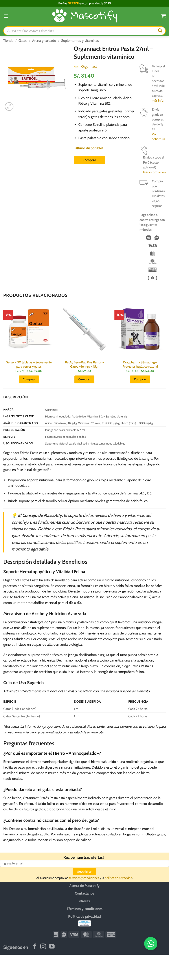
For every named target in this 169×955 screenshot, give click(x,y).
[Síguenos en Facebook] (34, 947)
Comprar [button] (29, 379)
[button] (6, 16)
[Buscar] (160, 30)
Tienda (8, 40)
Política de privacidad (84, 916)
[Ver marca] (76, 66)
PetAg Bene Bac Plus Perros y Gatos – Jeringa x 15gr (84, 364)
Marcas (84, 901)
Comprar (89, 160)
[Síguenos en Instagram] (43, 947)
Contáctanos (84, 893)
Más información (154, 172)
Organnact (89, 66)
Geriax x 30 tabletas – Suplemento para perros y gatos (29, 364)
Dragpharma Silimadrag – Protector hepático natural (140, 364)
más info (157, 100)
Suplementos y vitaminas (80, 40)
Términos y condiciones (85, 909)
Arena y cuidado (44, 40)
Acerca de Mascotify (84, 886)
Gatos (22, 40)
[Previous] (3, 345)
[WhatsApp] (150, 943)
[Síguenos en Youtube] (52, 947)
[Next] (165, 345)
